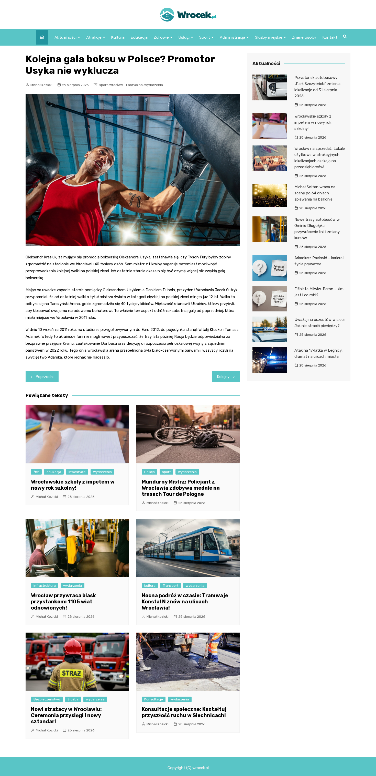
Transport (170, 586)
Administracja (232, 37)
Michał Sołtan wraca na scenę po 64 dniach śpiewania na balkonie (314, 193)
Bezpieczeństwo (47, 699)
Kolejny (223, 376)
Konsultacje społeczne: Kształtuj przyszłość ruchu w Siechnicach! (184, 712)
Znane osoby (304, 37)
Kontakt (330, 37)
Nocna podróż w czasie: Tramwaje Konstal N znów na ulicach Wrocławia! (185, 601)
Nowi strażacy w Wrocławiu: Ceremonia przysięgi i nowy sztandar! (66, 715)
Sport (204, 37)
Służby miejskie (268, 37)
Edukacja (139, 37)
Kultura (118, 37)
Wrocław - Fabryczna (126, 85)
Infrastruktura (45, 586)
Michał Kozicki (41, 85)
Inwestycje (77, 472)
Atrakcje (94, 37)
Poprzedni (44, 376)
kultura (150, 586)
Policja (149, 472)
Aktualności (65, 37)
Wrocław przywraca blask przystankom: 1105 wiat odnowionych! (63, 601)
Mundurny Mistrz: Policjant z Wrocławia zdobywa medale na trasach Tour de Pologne (181, 488)
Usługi (184, 37)
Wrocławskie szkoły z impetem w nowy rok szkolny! (73, 485)
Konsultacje (153, 699)
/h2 (36, 472)
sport (103, 85)
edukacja (54, 472)
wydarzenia (153, 85)
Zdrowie (161, 37)
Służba (73, 699)
